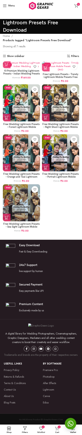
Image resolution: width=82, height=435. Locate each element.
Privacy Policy (11, 370)
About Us (9, 396)
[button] (70, 423)
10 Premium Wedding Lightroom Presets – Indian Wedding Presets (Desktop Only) (21, 74)
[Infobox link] (41, 268)
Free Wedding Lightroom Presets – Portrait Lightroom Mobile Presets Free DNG (60, 177)
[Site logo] (41, 5)
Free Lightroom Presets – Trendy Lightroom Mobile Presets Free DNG (60, 77)
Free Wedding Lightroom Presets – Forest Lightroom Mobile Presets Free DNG (21, 127)
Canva (46, 396)
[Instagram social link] (34, 349)
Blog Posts (9, 402)
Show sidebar (15, 56)
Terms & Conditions (15, 383)
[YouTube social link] (41, 349)
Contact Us (10, 390)
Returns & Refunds (14, 377)
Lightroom (48, 390)
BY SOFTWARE (52, 363)
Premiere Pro (50, 370)
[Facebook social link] (26, 349)
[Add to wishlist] (34, 66)
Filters (75, 56)
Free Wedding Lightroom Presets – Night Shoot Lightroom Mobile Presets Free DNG (60, 127)
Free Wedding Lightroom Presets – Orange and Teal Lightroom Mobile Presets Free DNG (21, 177)
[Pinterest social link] (48, 349)
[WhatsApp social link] (55, 349)
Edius (46, 402)
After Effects (49, 383)
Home (6, 36)
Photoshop (49, 377)
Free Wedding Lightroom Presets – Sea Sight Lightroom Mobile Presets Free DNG (21, 227)
